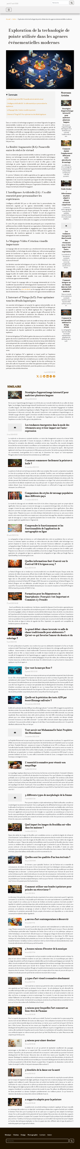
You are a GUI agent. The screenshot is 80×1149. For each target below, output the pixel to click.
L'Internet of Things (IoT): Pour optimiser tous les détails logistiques (26, 114)
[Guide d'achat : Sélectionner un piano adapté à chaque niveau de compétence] (66, 183)
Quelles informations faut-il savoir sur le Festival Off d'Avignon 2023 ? (46, 563)
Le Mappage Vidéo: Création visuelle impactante (21, 110)
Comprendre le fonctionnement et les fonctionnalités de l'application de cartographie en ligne (44, 528)
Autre (14, 19)
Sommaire (12, 94)
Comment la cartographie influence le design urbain (66, 322)
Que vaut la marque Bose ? (38, 667)
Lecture (42, 1135)
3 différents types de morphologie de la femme (48, 795)
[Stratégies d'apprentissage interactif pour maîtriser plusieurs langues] (66, 103)
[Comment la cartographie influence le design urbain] (66, 312)
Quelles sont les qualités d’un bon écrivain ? (47, 857)
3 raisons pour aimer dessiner (40, 1040)
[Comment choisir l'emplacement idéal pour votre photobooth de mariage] (66, 143)
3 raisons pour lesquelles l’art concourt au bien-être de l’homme (46, 1009)
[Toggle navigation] (9, 10)
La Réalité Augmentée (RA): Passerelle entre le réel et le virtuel (25, 99)
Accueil (8, 19)
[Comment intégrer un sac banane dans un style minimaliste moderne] (66, 274)
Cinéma (16, 1135)
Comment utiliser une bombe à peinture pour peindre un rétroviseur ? (48, 888)
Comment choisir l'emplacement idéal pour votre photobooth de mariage (66, 155)
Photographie (33, 1135)
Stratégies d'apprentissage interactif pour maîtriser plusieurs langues (67, 115)
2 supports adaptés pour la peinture (43, 1099)
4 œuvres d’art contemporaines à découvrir (46, 919)
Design (23, 1135)
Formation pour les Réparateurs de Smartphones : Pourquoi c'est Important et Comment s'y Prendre (47, 596)
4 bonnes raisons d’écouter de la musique (46, 948)
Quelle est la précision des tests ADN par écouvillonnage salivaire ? (46, 699)
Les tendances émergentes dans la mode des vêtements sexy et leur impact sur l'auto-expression (47, 428)
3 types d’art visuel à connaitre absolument (47, 978)
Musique (8, 1135)
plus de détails (26, 289)
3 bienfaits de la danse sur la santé (42, 1070)
